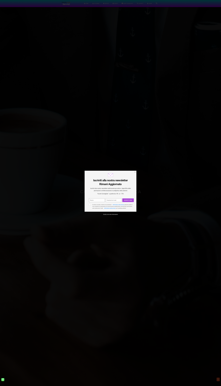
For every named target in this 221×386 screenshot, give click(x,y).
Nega (109, 203)
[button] (132, 182)
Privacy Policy (120, 197)
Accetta (95, 203)
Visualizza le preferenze (125, 203)
